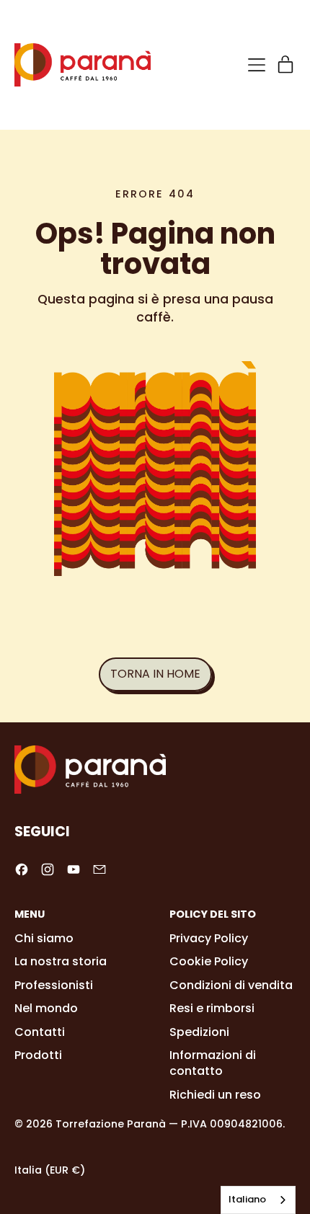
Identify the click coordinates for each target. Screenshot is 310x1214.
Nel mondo (46, 1008)
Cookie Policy (208, 961)
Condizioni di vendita (231, 985)
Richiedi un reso (215, 1094)
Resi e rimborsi (211, 1008)
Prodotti (38, 1055)
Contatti (39, 1032)
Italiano (247, 1199)
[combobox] (258, 1200)
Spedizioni (199, 1032)
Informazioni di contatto (212, 1063)
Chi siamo (44, 938)
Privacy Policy (208, 938)
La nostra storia (60, 961)
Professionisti (53, 985)
